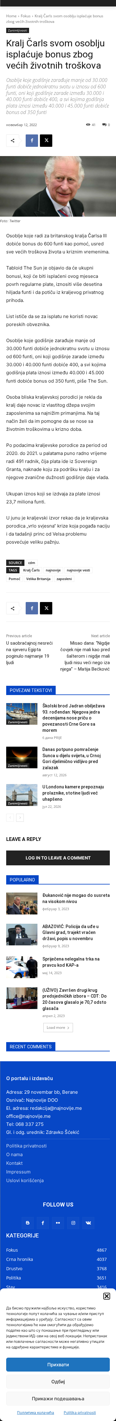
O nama (14, 1154)
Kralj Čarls (31, 570)
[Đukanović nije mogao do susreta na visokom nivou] (21, 903)
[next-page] (20, 818)
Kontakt (14, 1163)
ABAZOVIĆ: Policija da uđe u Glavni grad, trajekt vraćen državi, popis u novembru (70, 932)
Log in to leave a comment (58, 857)
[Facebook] (32, 140)
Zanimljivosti (17, 30)
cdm (31, 562)
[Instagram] (73, 1223)
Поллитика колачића (35, 1412)
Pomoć (14, 578)
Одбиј (58, 1382)
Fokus (26, 16)
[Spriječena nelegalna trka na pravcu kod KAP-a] (21, 967)
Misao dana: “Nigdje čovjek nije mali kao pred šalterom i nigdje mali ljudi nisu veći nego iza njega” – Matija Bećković (85, 656)
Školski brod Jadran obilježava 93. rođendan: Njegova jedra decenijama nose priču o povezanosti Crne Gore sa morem (73, 717)
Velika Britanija (38, 578)
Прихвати (58, 1365)
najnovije (53, 570)
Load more (56, 1027)
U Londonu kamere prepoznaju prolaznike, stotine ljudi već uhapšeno (73, 792)
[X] (46, 140)
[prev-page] (10, 818)
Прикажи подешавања (58, 1399)
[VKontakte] (88, 1223)
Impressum (18, 1172)
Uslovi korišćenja (25, 1180)
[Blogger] (28, 1223)
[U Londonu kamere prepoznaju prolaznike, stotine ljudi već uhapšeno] (21, 795)
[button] (107, 1296)
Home (11, 16)
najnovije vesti (78, 570)
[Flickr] (58, 1223)
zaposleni (64, 578)
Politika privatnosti (80, 1412)
